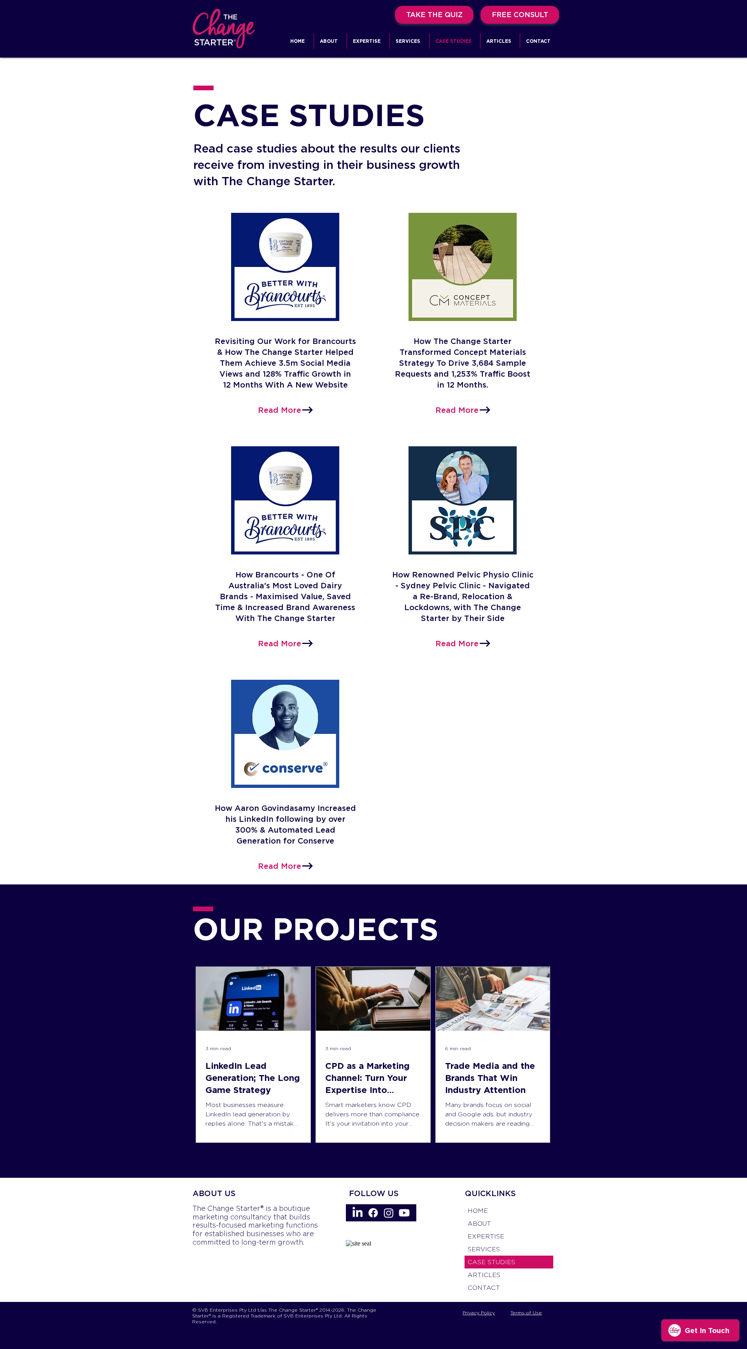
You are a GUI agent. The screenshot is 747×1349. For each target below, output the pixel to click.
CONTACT (484, 1287)
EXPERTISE (486, 1236)
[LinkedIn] (357, 1213)
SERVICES (484, 1249)
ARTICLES (484, 1275)
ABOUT (479, 1223)
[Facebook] (373, 1213)
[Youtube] (404, 1213)
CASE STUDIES (491, 1262)
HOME (478, 1210)
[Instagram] (388, 1213)
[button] (368, 41)
